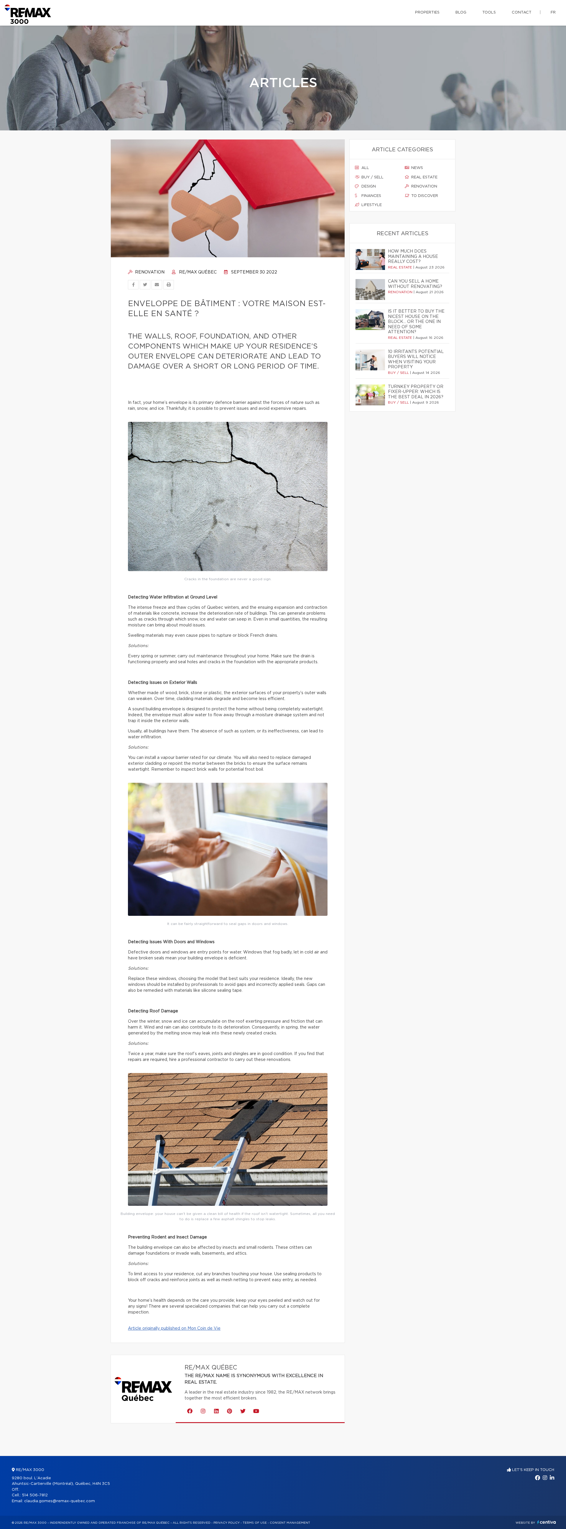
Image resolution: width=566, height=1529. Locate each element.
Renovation (149, 272)
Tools (489, 12)
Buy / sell (372, 177)
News (416, 168)
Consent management (290, 1522)
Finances (370, 196)
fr (553, 12)
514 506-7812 (35, 1495)
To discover (424, 196)
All (364, 168)
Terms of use (255, 1522)
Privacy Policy (226, 1522)
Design (368, 186)
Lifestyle (371, 205)
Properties (427, 12)
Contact (522, 12)
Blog (460, 12)
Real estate (423, 177)
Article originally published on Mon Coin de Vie (174, 1328)
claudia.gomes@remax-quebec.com (59, 1501)
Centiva (546, 1522)
